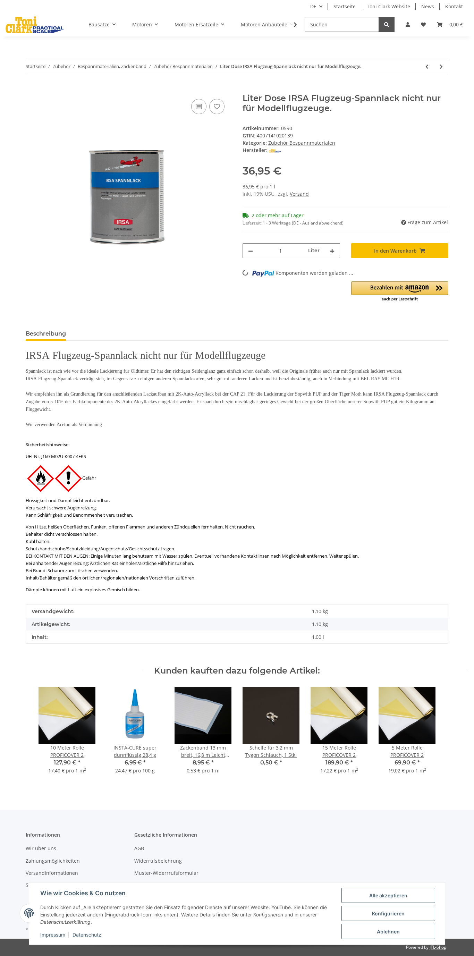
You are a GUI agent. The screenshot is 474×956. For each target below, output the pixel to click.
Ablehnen (388, 931)
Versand (299, 194)
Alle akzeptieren (388, 895)
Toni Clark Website (388, 6)
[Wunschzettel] (423, 24)
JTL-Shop (438, 947)
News (427, 6)
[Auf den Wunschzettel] (217, 106)
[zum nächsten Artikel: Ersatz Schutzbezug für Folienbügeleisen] (441, 66)
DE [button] (313, 6)
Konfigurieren (388, 913)
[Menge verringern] (250, 251)
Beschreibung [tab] (46, 333)
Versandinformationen (52, 873)
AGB (139, 848)
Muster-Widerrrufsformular (166, 873)
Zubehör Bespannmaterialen (301, 142)
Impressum (52, 935)
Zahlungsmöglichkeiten (53, 860)
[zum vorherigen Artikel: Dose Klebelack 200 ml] (427, 66)
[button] (407, 24)
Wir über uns (41, 848)
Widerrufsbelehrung (158, 860)
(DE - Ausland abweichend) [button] (318, 223)
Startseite (344, 6)
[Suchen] (387, 24)
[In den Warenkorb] (31, 89)
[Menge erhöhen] (332, 251)
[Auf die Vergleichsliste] (198, 106)
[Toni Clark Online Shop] (35, 24)
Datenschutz (87, 935)
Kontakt (454, 6)
